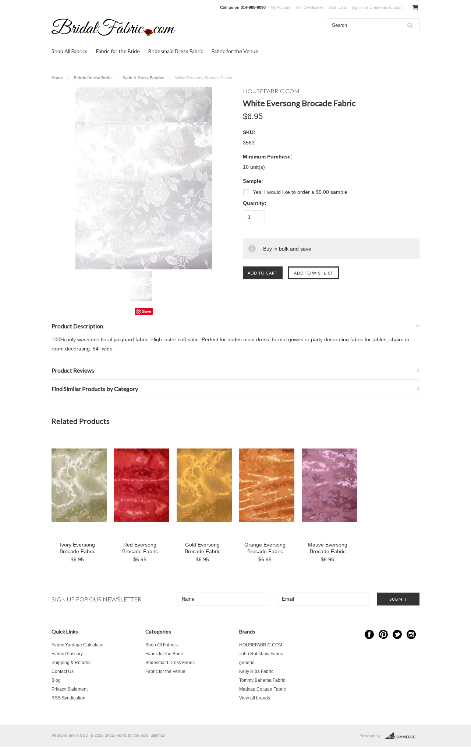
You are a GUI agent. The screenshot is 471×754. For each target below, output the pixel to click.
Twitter (397, 634)
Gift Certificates (310, 7)
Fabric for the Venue (235, 51)
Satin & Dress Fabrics (143, 78)
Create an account (386, 7)
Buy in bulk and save (287, 249)
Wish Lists (338, 7)
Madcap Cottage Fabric (262, 689)
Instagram (411, 634)
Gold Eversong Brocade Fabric (202, 548)
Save (146, 311)
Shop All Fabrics (70, 51)
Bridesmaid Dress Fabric (175, 51)
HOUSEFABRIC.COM (260, 644)
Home (57, 78)
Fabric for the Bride (118, 51)
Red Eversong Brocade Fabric (140, 548)
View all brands (254, 698)
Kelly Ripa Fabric (256, 671)
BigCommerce (402, 736)
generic (246, 662)
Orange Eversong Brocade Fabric (265, 548)
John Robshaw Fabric (261, 653)
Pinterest (383, 634)
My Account (280, 7)
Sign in (358, 7)
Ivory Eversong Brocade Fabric (77, 548)
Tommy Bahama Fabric (262, 680)
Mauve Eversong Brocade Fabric (327, 548)
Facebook (369, 634)
